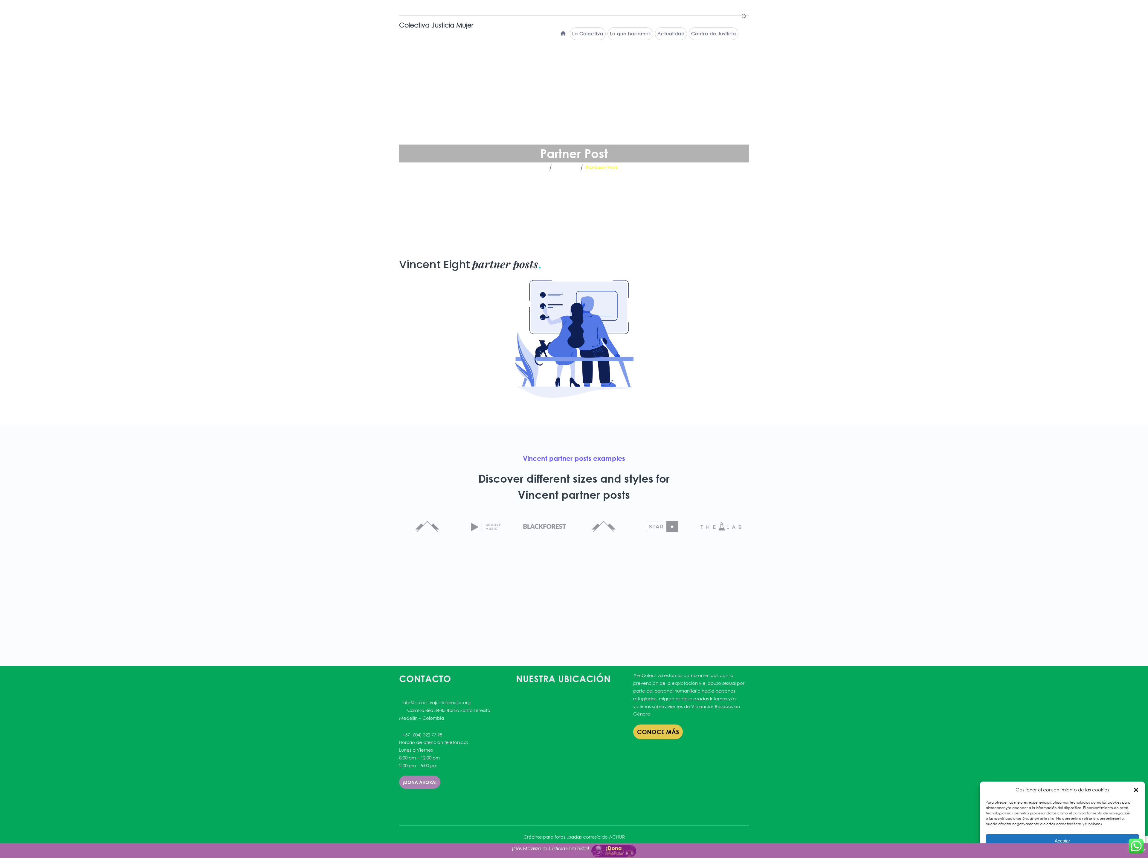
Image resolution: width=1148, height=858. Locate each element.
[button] (1136, 790)
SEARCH (744, 14)
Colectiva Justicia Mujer (436, 25)
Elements (566, 167)
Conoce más (658, 731)
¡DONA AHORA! (419, 782)
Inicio (538, 167)
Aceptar (1062, 840)
